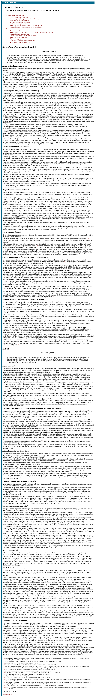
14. (5, 685)
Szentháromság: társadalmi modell (16, 15)
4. (4, 664)
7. (4, 671)
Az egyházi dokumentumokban (19, 17)
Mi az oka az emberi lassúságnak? (20, 42)
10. (5, 676)
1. (4, 658)
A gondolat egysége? (16, 39)
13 (87, 410)
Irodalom (13, 3)
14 (42, 440)
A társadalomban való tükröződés (20, 20)
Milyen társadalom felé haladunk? (20, 22)
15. (5, 687)
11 (23, 307)
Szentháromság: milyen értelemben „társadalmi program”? (27, 25)
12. (5, 679)
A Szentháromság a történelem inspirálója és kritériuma (26, 27)
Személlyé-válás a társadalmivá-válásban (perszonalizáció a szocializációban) (32, 32)
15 (9, 529)
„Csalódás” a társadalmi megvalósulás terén (23, 40)
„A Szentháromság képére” (18, 24)
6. (4, 669)
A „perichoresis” (15, 31)
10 (53, 296)
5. (4, 666)
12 (18, 344)
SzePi (6, 3)
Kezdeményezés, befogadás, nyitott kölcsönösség (24, 19)
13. (5, 682)
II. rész (8, 29)
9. (4, 674)
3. (4, 663)
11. (5, 677)
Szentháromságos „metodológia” (19, 37)
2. (4, 661)
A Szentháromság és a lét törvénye (20, 34)
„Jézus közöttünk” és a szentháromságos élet (23, 35)
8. (4, 672)
